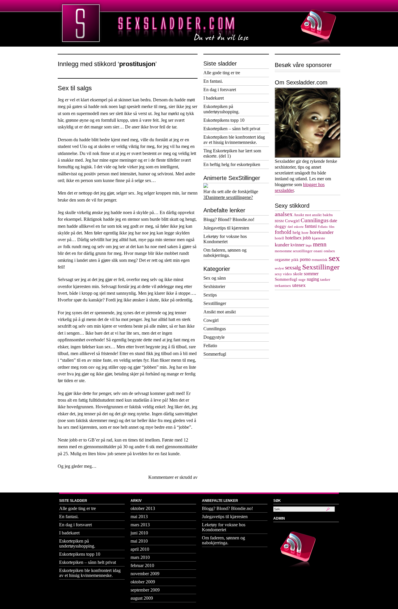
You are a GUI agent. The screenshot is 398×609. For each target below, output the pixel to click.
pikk (295, 260)
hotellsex (293, 238)
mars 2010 (140, 557)
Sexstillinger (214, 303)
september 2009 (145, 589)
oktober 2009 (143, 581)
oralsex (329, 251)
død (290, 226)
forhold (283, 232)
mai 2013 (139, 516)
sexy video (283, 274)
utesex (299, 285)
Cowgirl (211, 320)
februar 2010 (142, 565)
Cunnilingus (214, 328)
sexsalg (293, 268)
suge (302, 280)
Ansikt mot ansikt (219, 311)
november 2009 (145, 573)
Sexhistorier (214, 286)
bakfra (328, 215)
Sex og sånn (214, 278)
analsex (284, 214)
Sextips (210, 294)
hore (305, 233)
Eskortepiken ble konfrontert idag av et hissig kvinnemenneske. (234, 140)
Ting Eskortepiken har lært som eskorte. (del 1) (232, 153)
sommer (311, 273)
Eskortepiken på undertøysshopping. (221, 109)
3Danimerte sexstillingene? (228, 197)
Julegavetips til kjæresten (226, 227)
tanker (325, 280)
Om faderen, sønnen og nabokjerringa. (224, 253)
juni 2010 (139, 532)
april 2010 (140, 549)
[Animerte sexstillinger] (205, 186)
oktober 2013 (143, 508)
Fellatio (210, 345)
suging (313, 279)
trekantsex (283, 286)
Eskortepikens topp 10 (223, 120)
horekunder (322, 232)
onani (318, 251)
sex (334, 258)
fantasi (311, 226)
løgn (309, 245)
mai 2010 (139, 541)
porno (305, 259)
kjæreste (318, 238)
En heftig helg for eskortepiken (231, 164)
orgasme (282, 259)
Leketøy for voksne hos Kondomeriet (225, 239)
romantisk (319, 260)
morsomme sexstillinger (293, 251)
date (333, 220)
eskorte (299, 226)
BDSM (279, 221)
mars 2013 (140, 524)
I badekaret (213, 98)
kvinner (297, 245)
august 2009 (142, 598)
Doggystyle (214, 337)
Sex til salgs (75, 88)
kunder (282, 245)
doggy (280, 226)
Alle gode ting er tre (221, 72)
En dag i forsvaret (219, 89)
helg (296, 232)
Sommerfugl (214, 354)
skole (298, 273)
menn (320, 244)
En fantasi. (213, 81)
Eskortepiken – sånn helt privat (231, 128)
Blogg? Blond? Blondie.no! (228, 219)
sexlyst (279, 268)
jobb (307, 238)
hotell (279, 238)
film (331, 226)
